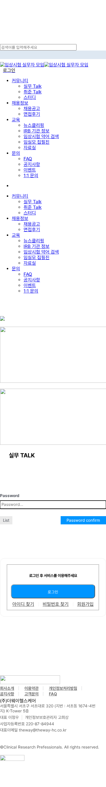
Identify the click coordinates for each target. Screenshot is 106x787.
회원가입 (85, 604)
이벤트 (30, 285)
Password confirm (83, 520)
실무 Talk (33, 201)
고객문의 (31, 694)
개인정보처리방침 (63, 688)
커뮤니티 (20, 196)
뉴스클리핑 (34, 241)
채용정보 (20, 218)
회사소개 (7, 688)
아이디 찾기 (23, 604)
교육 (16, 235)
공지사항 (32, 280)
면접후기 (32, 229)
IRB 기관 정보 (36, 246)
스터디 (30, 213)
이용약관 (31, 688)
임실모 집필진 (36, 257)
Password (9, 495)
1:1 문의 (31, 291)
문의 (16, 268)
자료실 (30, 263)
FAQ (28, 274)
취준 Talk (33, 207)
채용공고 (32, 224)
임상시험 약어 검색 (41, 252)
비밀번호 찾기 (56, 604)
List (6, 520)
